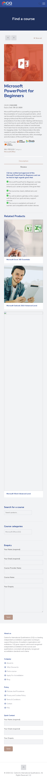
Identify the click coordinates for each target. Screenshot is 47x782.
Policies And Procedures (15, 691)
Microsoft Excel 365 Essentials (18, 260)
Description (23, 161)
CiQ (29, 775)
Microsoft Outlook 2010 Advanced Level (22, 306)
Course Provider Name (12, 568)
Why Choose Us (12, 667)
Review (23, 167)
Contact (9, 704)
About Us (9, 663)
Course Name (9, 577)
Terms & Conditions (13, 700)
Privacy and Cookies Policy (16, 695)
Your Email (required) (12, 559)
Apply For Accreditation (14, 675)
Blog (8, 679)
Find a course (11, 671)
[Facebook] (18, 778)
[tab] (23, 161)
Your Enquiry (9, 587)
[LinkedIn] (25, 778)
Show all (39, 38)
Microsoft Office (9, 152)
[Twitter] (22, 778)
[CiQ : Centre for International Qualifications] (7, 3)
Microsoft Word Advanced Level (19, 494)
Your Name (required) (12, 549)
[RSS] (28, 778)
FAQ (8, 708)
